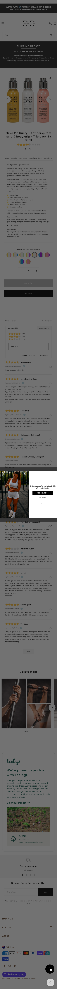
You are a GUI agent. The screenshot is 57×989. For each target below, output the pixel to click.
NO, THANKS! (43, 497)
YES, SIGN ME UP (42, 493)
